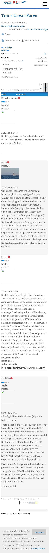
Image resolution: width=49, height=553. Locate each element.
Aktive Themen (31, 40)
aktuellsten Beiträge (37, 29)
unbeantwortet (12, 40)
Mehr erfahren (38, 548)
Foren (7, 34)
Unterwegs (5, 57)
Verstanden (39, 532)
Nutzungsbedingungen (12, 25)
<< (44, 87)
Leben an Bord (15, 54)
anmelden (41, 8)
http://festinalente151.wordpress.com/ (26, 367)
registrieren (28, 8)
